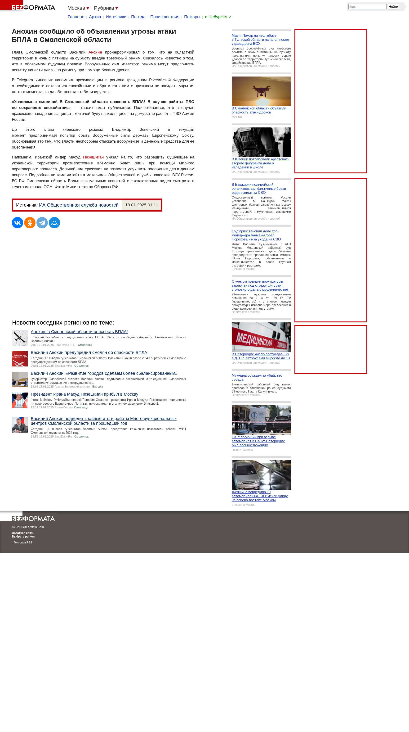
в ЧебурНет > (218, 16)
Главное (76, 16)
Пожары (192, 16)
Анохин (95, 52)
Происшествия (164, 16)
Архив (95, 16)
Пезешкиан (93, 157)
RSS (29, 542)
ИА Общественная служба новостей (79, 205)
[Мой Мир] (54, 222)
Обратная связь (23, 533)
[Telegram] (42, 222)
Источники (116, 16)
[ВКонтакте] (17, 222)
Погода (138, 16)
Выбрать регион (23, 536)
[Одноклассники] (30, 222)
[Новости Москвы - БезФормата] (28, 6)
